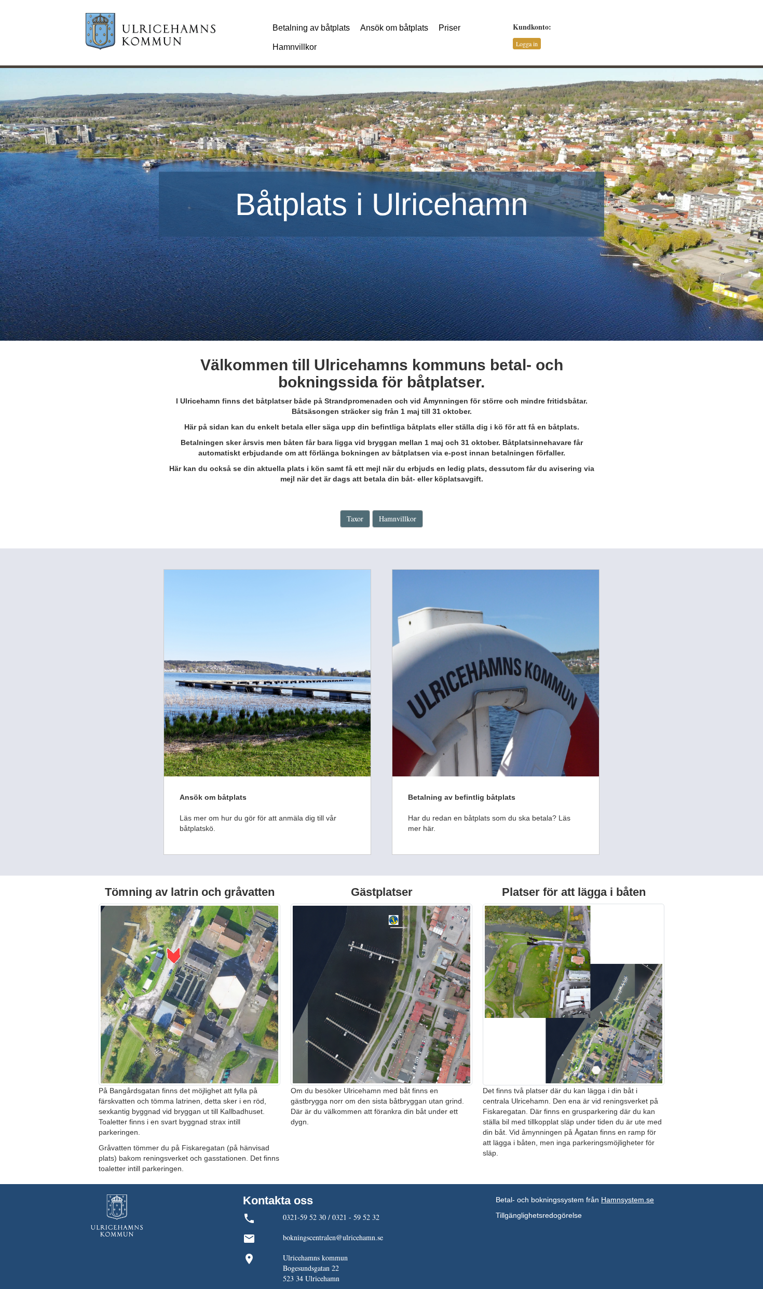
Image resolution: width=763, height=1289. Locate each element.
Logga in (527, 43)
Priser (449, 27)
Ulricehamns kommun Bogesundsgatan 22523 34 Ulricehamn (315, 1268)
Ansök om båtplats (394, 27)
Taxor (355, 518)
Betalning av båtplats (311, 27)
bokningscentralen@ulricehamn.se (333, 1237)
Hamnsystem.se (627, 1200)
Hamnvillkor (294, 47)
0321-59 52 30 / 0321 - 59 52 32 (331, 1217)
